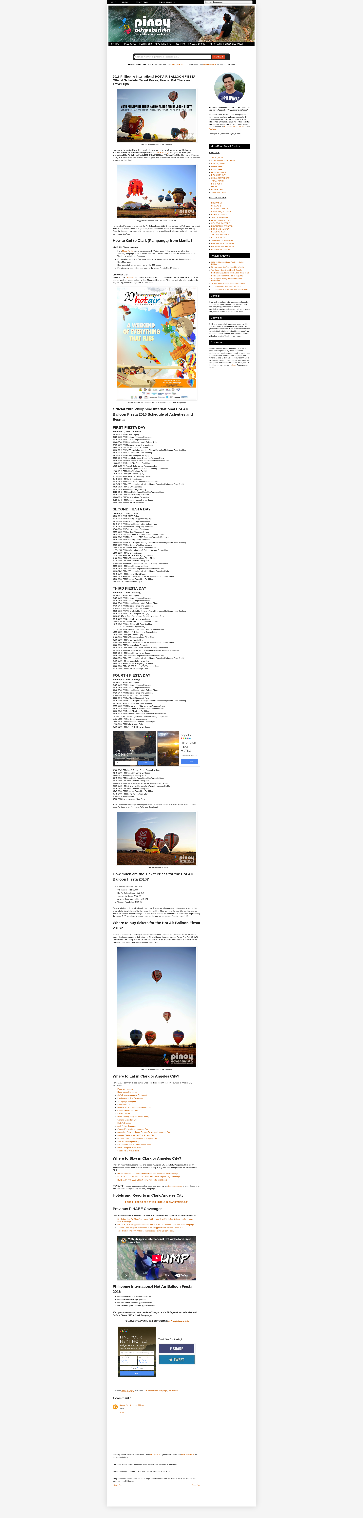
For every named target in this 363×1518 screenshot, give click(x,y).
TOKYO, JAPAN (217, 158)
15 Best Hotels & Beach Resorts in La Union (228, 284)
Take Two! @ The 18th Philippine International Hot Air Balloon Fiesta (145, 1231)
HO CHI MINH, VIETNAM (220, 229)
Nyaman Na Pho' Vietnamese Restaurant (134, 1107)
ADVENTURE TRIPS (163, 44)
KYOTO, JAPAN (217, 169)
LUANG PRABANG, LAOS (221, 220)
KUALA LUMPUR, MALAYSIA (222, 244)
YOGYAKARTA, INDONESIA (222, 241)
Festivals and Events (151, 1391)
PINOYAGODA (178, 65)
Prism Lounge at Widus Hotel (129, 1148)
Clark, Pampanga (162, 152)
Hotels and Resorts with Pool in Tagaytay (227, 276)
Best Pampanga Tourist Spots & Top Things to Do (230, 273)
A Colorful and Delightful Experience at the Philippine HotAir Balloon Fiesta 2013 (150, 1228)
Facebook (228, 127)
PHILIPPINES (216, 203)
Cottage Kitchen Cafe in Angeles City (132, 1129)
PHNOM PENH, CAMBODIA (222, 226)
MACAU (214, 187)
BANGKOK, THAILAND (220, 209)
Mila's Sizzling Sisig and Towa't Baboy (133, 1117)
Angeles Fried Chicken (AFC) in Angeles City (135, 1135)
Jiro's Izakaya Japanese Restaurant (132, 1095)
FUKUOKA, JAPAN (218, 172)
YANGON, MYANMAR (219, 217)
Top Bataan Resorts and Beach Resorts (226, 270)
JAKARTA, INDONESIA (220, 235)
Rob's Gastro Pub (124, 1104)
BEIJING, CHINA (217, 190)
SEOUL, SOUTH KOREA (220, 178)
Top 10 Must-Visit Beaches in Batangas (226, 287)
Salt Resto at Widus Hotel (128, 1151)
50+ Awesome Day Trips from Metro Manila (227, 267)
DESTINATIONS (145, 44)
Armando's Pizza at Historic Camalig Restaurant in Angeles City (143, 1132)
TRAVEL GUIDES (129, 44)
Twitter (235, 127)
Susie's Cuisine (123, 1114)
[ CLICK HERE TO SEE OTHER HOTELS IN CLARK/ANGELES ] (156, 1202)
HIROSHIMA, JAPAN (219, 175)
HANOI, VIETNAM (218, 232)
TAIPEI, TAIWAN (217, 181)
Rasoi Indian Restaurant (127, 1092)
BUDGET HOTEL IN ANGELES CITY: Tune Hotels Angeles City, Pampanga (148, 1177)
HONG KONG (216, 184)
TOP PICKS (114, 44)
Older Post (196, 1485)
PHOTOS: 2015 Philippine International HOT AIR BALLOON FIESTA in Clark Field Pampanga (155, 1225)
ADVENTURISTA (209, 65)
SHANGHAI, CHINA (218, 193)
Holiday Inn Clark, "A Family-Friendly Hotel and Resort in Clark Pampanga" (148, 1174)
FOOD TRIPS (180, 44)
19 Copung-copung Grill (127, 1101)
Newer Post (117, 1485)
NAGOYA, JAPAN (218, 164)
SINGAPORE (216, 206)
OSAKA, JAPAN (217, 166)
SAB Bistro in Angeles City (128, 1142)
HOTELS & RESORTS (196, 44)
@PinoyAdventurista (178, 1321)
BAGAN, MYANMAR (219, 215)
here (234, 365)
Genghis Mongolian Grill (127, 1120)
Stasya (122, 1405)
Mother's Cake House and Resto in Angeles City (137, 1138)
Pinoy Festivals (173, 1391)
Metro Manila (127, 251)
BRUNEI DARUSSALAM (220, 249)
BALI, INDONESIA (218, 238)
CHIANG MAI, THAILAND (221, 212)
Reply (122, 1412)
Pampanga (130, 277)
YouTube (213, 129)
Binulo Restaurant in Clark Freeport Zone (134, 1145)
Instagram (243, 127)
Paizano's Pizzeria (125, 1089)
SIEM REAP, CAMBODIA (220, 223)
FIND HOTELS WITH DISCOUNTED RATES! (226, 44)
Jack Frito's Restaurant (126, 1126)
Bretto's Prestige (124, 1123)
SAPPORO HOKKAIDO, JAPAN (223, 161)
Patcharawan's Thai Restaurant (130, 1098)
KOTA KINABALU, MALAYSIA (222, 246)
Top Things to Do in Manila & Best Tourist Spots (229, 289)
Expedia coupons (175, 1186)
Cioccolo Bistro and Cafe (127, 1111)
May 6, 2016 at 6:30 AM (135, 1405)
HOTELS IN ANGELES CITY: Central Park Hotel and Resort (142, 1180)
